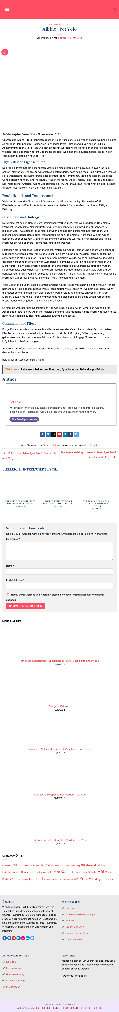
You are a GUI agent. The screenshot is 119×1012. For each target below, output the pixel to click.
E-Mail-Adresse (15, 580)
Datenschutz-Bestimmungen (81, 914)
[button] (7, 9)
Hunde (6, 872)
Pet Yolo (77, 38)
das (33, 865)
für (83, 865)
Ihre (40, 872)
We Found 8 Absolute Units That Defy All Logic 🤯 (19, 502)
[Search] (115, 9)
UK (56, 1008)
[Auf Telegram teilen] (76, 434)
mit (89, 872)
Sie (11, 879)
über (112, 879)
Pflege (108, 872)
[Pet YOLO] (59, 9)
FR (37, 1008)
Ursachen (47, 879)
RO (66, 1008)
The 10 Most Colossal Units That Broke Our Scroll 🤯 (96, 503)
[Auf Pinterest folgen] (14, 938)
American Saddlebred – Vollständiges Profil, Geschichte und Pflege (59, 660)
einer (68, 866)
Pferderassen (13, 987)
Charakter (24, 865)
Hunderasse (28, 872)
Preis (5, 879)
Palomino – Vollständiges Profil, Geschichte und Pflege (59, 749)
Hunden (15, 872)
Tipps (32, 879)
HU (100, 1008)
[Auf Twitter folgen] (9, 938)
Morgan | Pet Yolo (59, 706)
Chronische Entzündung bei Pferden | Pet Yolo (60, 840)
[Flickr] (23, 938)
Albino (85, 445)
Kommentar (13, 539)
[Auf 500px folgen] (28, 938)
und (39, 879)
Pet (91, 445)
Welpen (69, 879)
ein (53, 865)
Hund (104, 865)
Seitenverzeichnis (75, 927)
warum (61, 879)
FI (81, 1008)
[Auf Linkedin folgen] (18, 938)
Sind (16, 879)
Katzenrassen (13, 968)
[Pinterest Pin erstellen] (59, 434)
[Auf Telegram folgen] (32, 938)
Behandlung (7, 866)
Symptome (23, 879)
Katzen (67, 871)
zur (107, 879)
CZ (95, 1008)
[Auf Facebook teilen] (42, 434)
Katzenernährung (15, 980)
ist (49, 872)
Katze (56, 872)
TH (85, 1008)
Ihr (37, 872)
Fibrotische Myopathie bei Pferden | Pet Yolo (59, 794)
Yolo (96, 445)
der (42, 865)
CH (76, 1008)
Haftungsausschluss (77, 933)
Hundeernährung (15, 974)
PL (42, 1008)
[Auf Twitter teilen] (48, 434)
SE (71, 1008)
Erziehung (75, 865)
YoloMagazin (97, 879)
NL (47, 1008)
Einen (63, 866)
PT (61, 1008)
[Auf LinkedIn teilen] (65, 434)
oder (94, 872)
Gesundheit (93, 865)
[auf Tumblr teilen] (70, 434)
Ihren (45, 872)
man (84, 872)
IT (52, 1008)
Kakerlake (11, 961)
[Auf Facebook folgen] (4, 938)
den (37, 866)
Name (10, 565)
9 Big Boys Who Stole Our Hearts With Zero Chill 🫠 (58, 502)
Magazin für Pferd (59, 24)
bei (15, 865)
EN (32, 1008)
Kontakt (70, 920)
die (47, 865)
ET (90, 1008)
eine (57, 865)
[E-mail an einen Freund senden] (53, 434)
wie (76, 879)
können (77, 872)
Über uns (70, 908)
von (54, 879)
